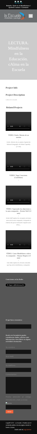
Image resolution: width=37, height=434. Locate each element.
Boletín (9, 5)
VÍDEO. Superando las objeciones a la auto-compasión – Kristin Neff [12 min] (18, 211)
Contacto (25, 7)
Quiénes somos (14, 7)
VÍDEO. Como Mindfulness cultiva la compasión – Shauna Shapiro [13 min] (18, 256)
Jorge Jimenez (27, 429)
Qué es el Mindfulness (21, 5)
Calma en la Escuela (11, 100)
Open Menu (31, 16)
